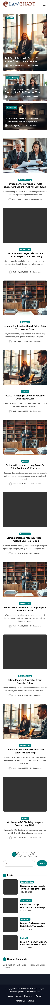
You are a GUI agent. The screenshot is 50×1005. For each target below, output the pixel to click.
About (10, 996)
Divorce (25, 461)
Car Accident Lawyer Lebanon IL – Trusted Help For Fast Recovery (23, 120)
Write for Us (20, 1001)
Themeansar (34, 992)
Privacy (38, 996)
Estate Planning (12, 78)
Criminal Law (25, 534)
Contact (19, 996)
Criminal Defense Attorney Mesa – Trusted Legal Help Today (25, 539)
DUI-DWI (10, 18)
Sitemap (31, 1001)
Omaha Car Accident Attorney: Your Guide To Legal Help (25, 751)
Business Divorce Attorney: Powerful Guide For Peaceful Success (25, 467)
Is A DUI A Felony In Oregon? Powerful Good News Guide (21, 59)
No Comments (32, 66)
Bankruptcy (25, 322)
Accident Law (11, 107)
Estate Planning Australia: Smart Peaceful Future (25, 681)
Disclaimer (28, 996)
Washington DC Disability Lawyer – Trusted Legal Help (25, 824)
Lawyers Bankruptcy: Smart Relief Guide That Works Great (25, 327)
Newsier (22, 992)
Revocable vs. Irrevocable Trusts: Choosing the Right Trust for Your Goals (22, 92)
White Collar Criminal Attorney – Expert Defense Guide (25, 609)
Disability (25, 818)
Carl (10, 66)
